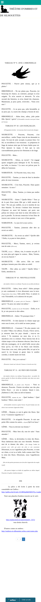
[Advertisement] (20, 40)
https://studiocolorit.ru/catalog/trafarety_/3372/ (20, 520)
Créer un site (26, 600)
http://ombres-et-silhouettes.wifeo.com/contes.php (20, 531)
